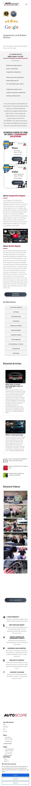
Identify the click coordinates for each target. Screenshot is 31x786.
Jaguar (15, 697)
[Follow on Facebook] (4, 718)
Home (5, 759)
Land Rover (15, 700)
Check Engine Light (16, 316)
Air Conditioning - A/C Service (16, 344)
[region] (15, 774)
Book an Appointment (15, 600)
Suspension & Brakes (16, 335)
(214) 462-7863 (17, 593)
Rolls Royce (16, 705)
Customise (15, 779)
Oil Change (16, 312)
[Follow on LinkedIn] (13, 718)
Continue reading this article (17, 450)
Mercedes (15, 690)
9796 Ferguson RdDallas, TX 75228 (19, 175)
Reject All (15, 783)
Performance (16, 353)
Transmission (16, 321)
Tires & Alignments (16, 339)
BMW (15, 687)
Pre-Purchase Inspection (16, 307)
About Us (6, 761)
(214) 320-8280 (18, 178)
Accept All (15, 775)
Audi (15, 692)
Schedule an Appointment (15, 294)
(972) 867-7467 (18, 154)
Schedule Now (17, 159)
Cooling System (16, 348)
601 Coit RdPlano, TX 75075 (18, 151)
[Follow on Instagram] (10, 718)
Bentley (15, 702)
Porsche (15, 695)
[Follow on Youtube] (16, 718)
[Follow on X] (7, 718)
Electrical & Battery (16, 330)
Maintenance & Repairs (16, 325)
